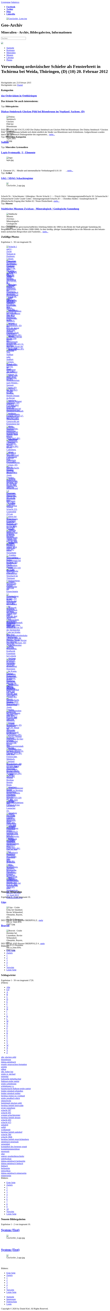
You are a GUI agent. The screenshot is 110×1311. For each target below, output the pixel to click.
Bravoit (5, 925)
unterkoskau (6, 1159)
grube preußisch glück (10, 1098)
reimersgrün (6, 1175)
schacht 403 (6, 1120)
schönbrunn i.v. (7, 1086)
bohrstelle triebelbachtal (11, 1079)
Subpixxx (15, 2)
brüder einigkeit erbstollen (12, 1091)
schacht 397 (6, 1110)
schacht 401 (6, 1113)
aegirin (4, 1067)
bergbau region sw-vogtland (13, 1096)
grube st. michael (8, 1074)
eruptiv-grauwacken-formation (14, 1064)
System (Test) (10, 1230)
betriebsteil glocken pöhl (11, 1103)
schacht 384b (6, 1137)
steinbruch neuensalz (10, 1142)
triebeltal (4, 1076)
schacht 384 (6, 1134)
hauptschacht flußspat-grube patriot (16, 1088)
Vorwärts (10, 967)
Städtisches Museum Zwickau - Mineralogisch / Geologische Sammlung (40, 208)
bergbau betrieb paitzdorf (11, 1132)
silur (3, 1154)
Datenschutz (11, 1302)
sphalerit (4, 1125)
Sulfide (5, 142)
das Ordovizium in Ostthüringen (19, 95)
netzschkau (5, 1171)
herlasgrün (5, 1168)
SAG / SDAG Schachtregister (17, 178)
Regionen (10, 50)
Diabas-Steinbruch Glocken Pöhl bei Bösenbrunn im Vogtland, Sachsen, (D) (43, 111)
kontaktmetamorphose (10, 1149)
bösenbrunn (6, 1059)
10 (7, 1209)
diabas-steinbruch (8, 1062)
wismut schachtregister (10, 1115)
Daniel (20, 85)
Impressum (11, 1299)
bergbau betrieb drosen (10, 1117)
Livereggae (6, 2)
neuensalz (5, 1151)
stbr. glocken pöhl (8, 1057)
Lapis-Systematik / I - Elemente (18, 152)
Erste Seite (10, 950)
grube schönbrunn (8, 1084)
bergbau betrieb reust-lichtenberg (15, 1139)
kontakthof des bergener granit (14, 1146)
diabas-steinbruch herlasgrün (13, 1161)
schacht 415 (6, 1122)
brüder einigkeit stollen (10, 1093)
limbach (4, 1166)
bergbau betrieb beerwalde (12, 1105)
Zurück (9, 953)
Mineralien (11, 53)
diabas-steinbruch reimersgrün (13, 1173)
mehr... (52, 134)
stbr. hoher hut (7, 1072)
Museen (9, 55)
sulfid (3, 1127)
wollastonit (5, 1130)
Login (9, 1304)
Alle (8, 987)
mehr (41, 920)
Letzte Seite (11, 970)
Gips (3, 902)
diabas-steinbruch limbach (12, 1163)
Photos (9, 60)
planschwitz (6, 1101)
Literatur (10, 57)
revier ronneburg (8, 1108)
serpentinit (5, 1144)
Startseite (10, 48)
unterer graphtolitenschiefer (12, 1156)
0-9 (7, 990)
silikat (3, 1069)
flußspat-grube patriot (10, 1081)
